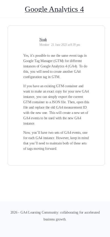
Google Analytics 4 (54, 9)
